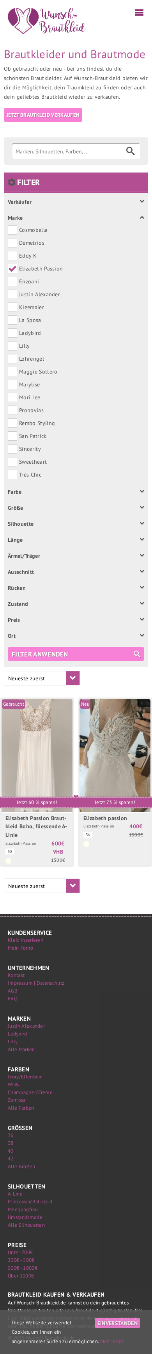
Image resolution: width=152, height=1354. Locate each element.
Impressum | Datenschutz (36, 983)
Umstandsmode (25, 1217)
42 (11, 1158)
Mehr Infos (112, 1341)
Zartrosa (17, 1100)
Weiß (13, 1084)
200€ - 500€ (21, 1260)
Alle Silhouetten (26, 1225)
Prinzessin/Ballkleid (30, 1201)
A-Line (15, 1193)
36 (11, 1135)
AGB (13, 990)
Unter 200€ (20, 1252)
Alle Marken (21, 1049)
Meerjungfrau (23, 1209)
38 (11, 1143)
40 (11, 1151)
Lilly (13, 1041)
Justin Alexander (26, 1026)
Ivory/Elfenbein (25, 1076)
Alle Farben (21, 1108)
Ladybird (17, 1033)
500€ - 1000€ (22, 1268)
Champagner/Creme (30, 1092)
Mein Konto (20, 948)
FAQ (13, 998)
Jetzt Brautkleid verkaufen (43, 115)
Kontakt (16, 975)
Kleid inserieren (25, 940)
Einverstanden (117, 1323)
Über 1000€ (21, 1275)
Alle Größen (21, 1166)
